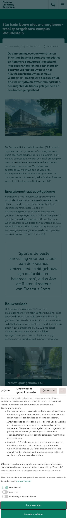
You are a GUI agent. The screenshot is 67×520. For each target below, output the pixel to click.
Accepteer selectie (33, 514)
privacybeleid (23, 481)
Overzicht (50, 390)
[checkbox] (11, 487)
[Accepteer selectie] (62, 391)
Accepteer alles (33, 505)
